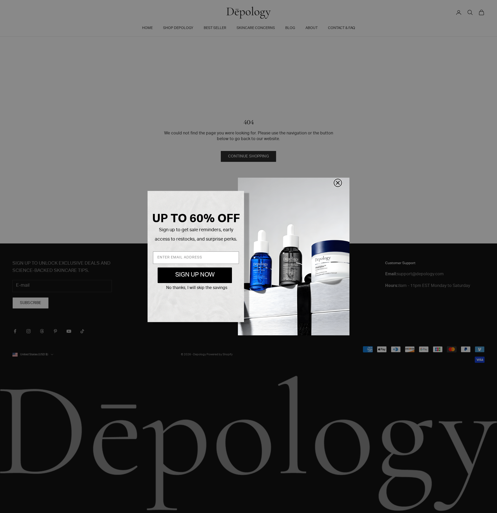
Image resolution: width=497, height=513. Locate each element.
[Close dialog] (338, 183)
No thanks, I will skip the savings (196, 288)
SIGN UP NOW (195, 275)
